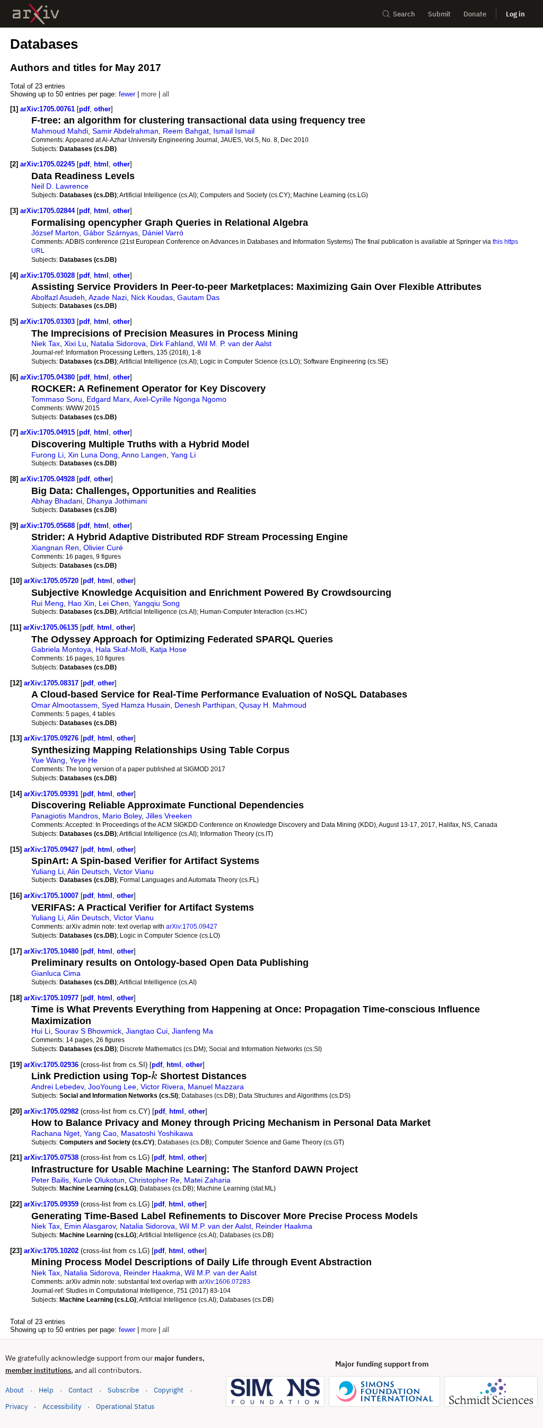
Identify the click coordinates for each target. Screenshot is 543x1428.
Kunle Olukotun (99, 1180)
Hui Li (40, 1031)
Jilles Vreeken (169, 816)
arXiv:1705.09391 (52, 794)
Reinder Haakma (284, 1226)
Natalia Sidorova (118, 343)
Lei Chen (114, 603)
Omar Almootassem (64, 705)
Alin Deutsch (88, 871)
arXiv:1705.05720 (52, 581)
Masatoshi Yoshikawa (157, 1133)
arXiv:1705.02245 (48, 164)
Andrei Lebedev (57, 1086)
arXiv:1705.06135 (51, 627)
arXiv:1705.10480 (52, 951)
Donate (474, 14)
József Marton (55, 232)
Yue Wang (48, 760)
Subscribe (123, 1390)
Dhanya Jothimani (116, 501)
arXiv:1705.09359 (52, 1204)
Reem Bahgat (186, 131)
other (102, 109)
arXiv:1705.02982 (52, 1111)
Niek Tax (45, 343)
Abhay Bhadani (56, 501)
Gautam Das (198, 297)
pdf (84, 109)
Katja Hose (168, 649)
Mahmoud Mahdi (59, 131)
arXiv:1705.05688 (48, 526)
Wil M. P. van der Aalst (234, 343)
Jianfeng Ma (192, 1031)
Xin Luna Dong (93, 455)
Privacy (16, 1406)
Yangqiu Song (156, 603)
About (14, 1390)
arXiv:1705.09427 (52, 849)
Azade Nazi (108, 297)
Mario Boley (122, 816)
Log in (515, 14)
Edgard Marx (108, 399)
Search (404, 14)
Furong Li (47, 455)
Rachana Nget (55, 1133)
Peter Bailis (50, 1180)
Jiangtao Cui (147, 1031)
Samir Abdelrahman (125, 131)
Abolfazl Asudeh (58, 297)
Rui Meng (47, 603)
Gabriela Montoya (61, 649)
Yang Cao (100, 1133)
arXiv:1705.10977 (52, 998)
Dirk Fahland (171, 343)
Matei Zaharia (207, 1180)
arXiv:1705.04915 (48, 432)
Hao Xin (81, 603)
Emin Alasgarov (90, 1226)
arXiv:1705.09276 (52, 738)
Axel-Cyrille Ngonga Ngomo (180, 399)
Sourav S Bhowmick (88, 1031)
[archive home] (36, 14)
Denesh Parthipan (204, 705)
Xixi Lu (75, 343)
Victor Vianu (133, 871)
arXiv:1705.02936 (52, 1065)
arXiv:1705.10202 (52, 1251)
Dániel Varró (162, 232)
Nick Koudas (152, 297)
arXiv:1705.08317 (52, 683)
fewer (127, 94)
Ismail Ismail (234, 131)
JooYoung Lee (112, 1086)
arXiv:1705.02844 (48, 211)
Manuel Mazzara (216, 1086)
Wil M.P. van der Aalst (215, 1226)
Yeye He (83, 760)
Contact (80, 1390)
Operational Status (125, 1406)
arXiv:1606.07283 (224, 1281)
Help (46, 1390)
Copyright (168, 1390)
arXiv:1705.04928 (48, 479)
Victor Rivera (162, 1086)
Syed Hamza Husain (136, 705)
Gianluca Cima (56, 973)
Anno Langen (144, 455)
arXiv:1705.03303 (48, 321)
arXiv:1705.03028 (48, 275)
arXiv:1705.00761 (48, 109)
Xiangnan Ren (55, 547)
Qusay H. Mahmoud (272, 705)
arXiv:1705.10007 (52, 896)
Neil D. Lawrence (60, 186)
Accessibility (61, 1406)
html (101, 164)
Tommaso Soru (56, 399)
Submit (439, 14)
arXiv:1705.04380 (48, 377)
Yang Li (183, 455)
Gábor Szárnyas (110, 232)
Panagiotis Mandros (64, 816)
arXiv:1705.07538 (52, 1157)
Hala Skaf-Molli (120, 649)
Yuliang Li (47, 871)
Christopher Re (154, 1180)
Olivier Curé (103, 547)
